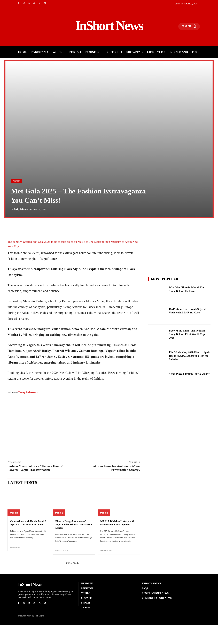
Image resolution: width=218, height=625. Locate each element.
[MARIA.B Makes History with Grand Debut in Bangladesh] (119, 503)
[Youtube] (44, 3)
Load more (72, 563)
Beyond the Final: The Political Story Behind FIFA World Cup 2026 (187, 334)
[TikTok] (34, 3)
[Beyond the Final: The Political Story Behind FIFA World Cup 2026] (157, 335)
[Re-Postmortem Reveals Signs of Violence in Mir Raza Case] (157, 314)
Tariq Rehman (21, 209)
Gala (41, 241)
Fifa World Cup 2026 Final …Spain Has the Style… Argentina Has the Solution (189, 356)
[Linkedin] (29, 3)
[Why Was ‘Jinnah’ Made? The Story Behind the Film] (157, 292)
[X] (39, 3)
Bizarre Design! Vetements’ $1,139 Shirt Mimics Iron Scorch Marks (73, 524)
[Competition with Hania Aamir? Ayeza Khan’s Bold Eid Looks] (28, 503)
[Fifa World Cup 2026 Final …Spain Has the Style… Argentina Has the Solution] (157, 357)
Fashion (16, 180)
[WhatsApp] (26, 227)
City (16, 246)
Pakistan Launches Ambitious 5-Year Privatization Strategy (115, 467)
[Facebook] (18, 3)
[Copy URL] (42, 227)
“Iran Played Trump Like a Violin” (189, 373)
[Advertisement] (74, 427)
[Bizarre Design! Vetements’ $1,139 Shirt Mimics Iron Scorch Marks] (74, 503)
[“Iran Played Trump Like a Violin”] (157, 378)
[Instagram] (24, 3)
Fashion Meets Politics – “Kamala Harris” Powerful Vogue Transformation (35, 467)
